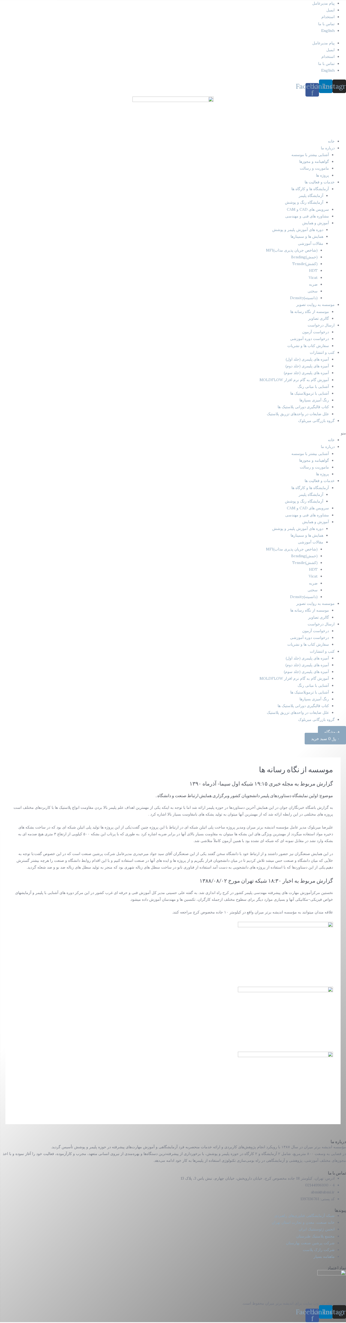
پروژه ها (322, 175)
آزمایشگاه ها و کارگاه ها (310, 188)
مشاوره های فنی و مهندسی (307, 216)
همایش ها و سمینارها (307, 236)
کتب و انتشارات (322, 352)
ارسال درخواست (321, 325)
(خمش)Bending (304, 257)
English (328, 30)
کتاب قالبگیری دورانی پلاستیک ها (303, 406)
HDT (313, 270)
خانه (331, 141)
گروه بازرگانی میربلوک (316, 420)
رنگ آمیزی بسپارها (314, 400)
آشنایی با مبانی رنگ (313, 386)
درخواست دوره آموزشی (309, 338)
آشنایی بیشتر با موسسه (310, 154)
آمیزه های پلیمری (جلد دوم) (307, 366)
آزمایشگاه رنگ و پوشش (304, 202)
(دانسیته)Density (304, 297)
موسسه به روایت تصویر (315, 304)
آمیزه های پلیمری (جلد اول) (307, 359)
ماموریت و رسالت (314, 168)
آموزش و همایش (315, 222)
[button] (173, 433)
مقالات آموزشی (310, 243)
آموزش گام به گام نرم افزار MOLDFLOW (294, 379)
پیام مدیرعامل (323, 3)
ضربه (313, 284)
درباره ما (328, 148)
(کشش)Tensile (305, 263)
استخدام (328, 16)
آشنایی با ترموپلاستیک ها (309, 393)
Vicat (313, 277)
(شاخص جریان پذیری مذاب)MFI (292, 250)
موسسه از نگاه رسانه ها (309, 311)
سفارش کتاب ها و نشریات (308, 345)
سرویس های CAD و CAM (308, 209)
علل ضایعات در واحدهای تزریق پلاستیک (298, 413)
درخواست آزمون (315, 331)
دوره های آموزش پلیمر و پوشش (297, 229)
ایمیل (330, 10)
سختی (313, 291)
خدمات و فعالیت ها (320, 182)
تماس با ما (326, 23)
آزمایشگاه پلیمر (311, 195)
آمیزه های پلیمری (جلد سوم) (306, 372)
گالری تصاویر (318, 318)
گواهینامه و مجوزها (314, 161)
